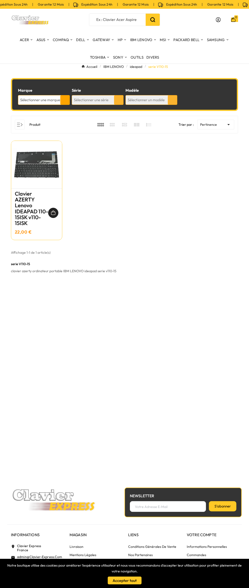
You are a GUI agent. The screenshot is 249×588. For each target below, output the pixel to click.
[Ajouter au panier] (53, 213)
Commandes (196, 555)
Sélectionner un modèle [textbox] (146, 100)
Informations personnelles (207, 546)
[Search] (152, 19)
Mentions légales (83, 555)
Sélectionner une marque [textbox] (40, 100)
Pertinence (215, 124)
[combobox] (44, 100)
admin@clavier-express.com (39, 557)
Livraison (76, 546)
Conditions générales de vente (152, 546)
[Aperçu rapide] (36, 169)
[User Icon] (218, 19)
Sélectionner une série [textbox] (91, 100)
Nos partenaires (140, 555)
